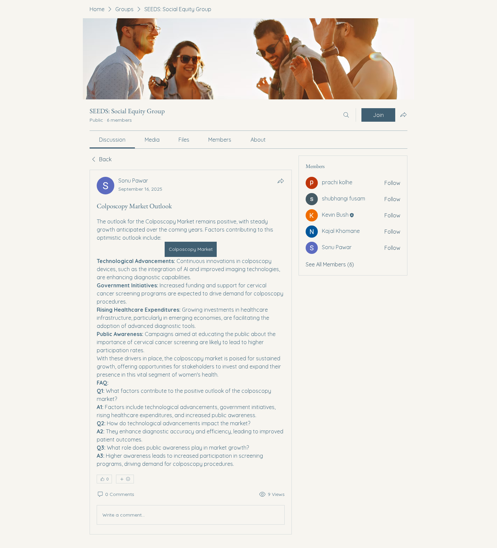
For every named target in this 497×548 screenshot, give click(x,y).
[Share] (281, 181)
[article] (191, 352)
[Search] (346, 115)
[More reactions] (125, 479)
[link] (112, 139)
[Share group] (403, 115)
